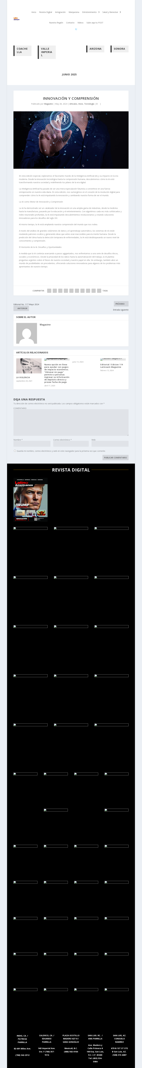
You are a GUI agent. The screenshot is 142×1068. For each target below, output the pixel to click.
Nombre (18, 439)
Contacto (70, 22)
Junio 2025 (69, 74)
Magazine (48, 103)
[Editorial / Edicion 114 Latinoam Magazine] (113, 359)
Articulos (73, 103)
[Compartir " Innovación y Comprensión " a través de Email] (93, 290)
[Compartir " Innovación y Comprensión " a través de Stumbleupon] (88, 290)
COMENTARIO (19, 408)
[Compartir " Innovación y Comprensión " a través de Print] (99, 290)
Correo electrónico (62, 439)
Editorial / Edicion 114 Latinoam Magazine (111, 365)
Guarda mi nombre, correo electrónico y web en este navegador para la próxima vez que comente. (61, 451)
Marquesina (74, 12)
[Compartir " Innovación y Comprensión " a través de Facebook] (49, 290)
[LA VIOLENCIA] (28, 365)
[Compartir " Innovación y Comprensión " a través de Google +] (60, 290)
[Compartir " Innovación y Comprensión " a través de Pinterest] (71, 290)
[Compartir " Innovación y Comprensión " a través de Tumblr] (66, 290)
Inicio (33, 12)
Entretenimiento (89, 12)
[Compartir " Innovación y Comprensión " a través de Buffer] (82, 290)
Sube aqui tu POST (95, 22)
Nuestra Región (56, 22)
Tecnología (89, 103)
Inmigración (60, 12)
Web (94, 439)
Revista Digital (45, 12)
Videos (80, 22)
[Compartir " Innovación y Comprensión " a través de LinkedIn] (77, 290)
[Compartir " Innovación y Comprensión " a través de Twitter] (55, 290)
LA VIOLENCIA (23, 377)
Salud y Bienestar (110, 12)
